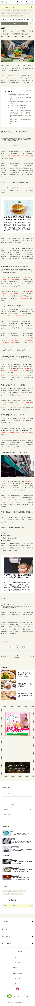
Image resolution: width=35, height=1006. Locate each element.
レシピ (17, 3)
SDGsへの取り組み (7, 943)
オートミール (16, 15)
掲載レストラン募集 (17, 973)
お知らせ (17, 957)
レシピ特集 (7, 814)
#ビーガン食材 (6, 894)
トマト (31, 10)
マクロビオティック (9, 804)
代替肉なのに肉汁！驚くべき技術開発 (20, 110)
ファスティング (8, 799)
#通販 (12, 894)
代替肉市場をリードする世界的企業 (18, 95)
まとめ (9, 123)
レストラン (26, 3)
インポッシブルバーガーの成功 (18, 105)
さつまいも (7, 10)
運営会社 (17, 962)
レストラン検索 (6, 936)
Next (31, 656)
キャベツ (26, 10)
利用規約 (17, 978)
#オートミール (19, 894)
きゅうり (20, 13)
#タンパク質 (15, 891)
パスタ (3, 15)
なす (3, 10)
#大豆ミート (23, 891)
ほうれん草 (14, 13)
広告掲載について (17, 968)
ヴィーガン (7, 794)
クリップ (32, 3)
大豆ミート (26, 13)
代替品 (6, 809)
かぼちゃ (14, 10)
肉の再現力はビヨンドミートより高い (20, 113)
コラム (21, 3)
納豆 (7, 15)
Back (4, 656)
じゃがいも (20, 10)
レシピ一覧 (5, 921)
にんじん (8, 13)
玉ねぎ (3, 13)
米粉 (22, 15)
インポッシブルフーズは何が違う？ (18, 108)
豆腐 (11, 15)
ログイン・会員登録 (17, 952)
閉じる (28, 90)
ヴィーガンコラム (7, 929)
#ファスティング (7, 891)
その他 (6, 819)
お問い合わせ (17, 984)
